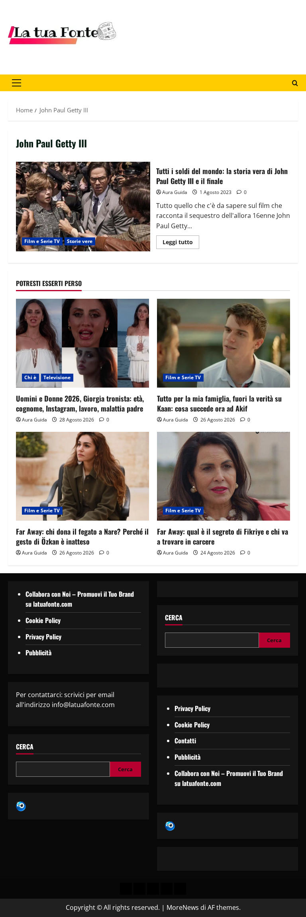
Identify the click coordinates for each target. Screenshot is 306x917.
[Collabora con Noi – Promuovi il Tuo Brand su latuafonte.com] (139, 889)
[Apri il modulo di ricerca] (295, 83)
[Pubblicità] (153, 889)
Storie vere (80, 241)
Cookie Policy (43, 620)
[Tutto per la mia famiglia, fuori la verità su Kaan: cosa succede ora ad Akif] (223, 343)
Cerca (24, 746)
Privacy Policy (43, 636)
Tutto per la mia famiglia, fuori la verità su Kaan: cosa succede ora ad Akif (219, 403)
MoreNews (183, 907)
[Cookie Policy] (180, 889)
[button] (16, 82)
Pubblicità (38, 652)
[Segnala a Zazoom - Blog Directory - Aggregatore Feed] (21, 805)
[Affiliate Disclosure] (167, 889)
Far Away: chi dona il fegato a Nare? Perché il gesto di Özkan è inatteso (82, 536)
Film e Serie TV (42, 241)
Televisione (57, 377)
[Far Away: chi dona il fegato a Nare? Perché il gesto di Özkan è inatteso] (82, 476)
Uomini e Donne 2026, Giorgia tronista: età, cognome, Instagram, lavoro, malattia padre (80, 403)
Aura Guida (174, 192)
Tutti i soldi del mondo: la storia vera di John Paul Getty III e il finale (83, 206)
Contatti (185, 740)
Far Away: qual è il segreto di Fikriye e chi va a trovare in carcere (222, 536)
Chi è (30, 377)
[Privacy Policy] (126, 889)
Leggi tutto (181, 240)
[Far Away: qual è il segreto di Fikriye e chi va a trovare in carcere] (223, 476)
